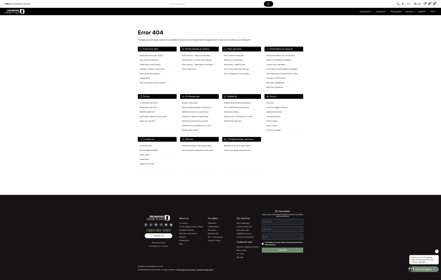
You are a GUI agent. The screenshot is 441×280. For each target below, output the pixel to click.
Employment (184, 240)
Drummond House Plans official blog (196, 146)
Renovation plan (243, 230)
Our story (270, 103)
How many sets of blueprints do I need (281, 73)
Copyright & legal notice (204, 270)
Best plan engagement (275, 83)
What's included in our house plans (280, 55)
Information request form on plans (153, 116)
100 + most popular (215, 237)
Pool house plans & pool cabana (152, 83)
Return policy (242, 250)
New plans (212, 230)
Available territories (274, 112)
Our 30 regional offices (149, 150)
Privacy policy (271, 121)
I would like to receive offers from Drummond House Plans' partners (283, 243)
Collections (380, 11)
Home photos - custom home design (197, 60)
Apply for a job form (147, 121)
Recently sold (213, 233)
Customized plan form (148, 103)
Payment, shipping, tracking (247, 247)
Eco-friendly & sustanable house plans (197, 150)
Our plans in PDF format (276, 78)
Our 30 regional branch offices (191, 227)
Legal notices (271, 125)
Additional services (244, 233)
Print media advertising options (236, 107)
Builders (421, 11)
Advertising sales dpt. (233, 121)
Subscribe (282, 250)
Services (409, 11)
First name (267, 222)
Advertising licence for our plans (195, 121)
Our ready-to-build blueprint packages (281, 69)
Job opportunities (273, 116)
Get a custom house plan (234, 55)
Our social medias (273, 130)
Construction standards (275, 64)
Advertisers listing (231, 112)
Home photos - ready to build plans (196, 55)
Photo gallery (396, 11)
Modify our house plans (233, 60)
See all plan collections (149, 60)
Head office (144, 159)
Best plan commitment (188, 233)
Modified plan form (147, 112)
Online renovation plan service (236, 69)
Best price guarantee (274, 87)
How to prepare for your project (236, 73)
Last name (267, 229)
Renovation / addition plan (234, 64)
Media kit (182, 237)
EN (408, 4)
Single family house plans (150, 64)
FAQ (432, 11)
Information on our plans (158, 246)
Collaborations (213, 227)
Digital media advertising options (237, 103)
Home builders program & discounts (196, 107)
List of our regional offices (276, 107)
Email (265, 237)
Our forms (241, 254)
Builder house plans (190, 103)
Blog (181, 244)
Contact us (158, 236)
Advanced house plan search (151, 55)
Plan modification (243, 223)
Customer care (145, 146)
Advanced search (158, 243)
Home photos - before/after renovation (197, 64)
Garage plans (145, 78)
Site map (240, 257)
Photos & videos (214, 240)
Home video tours (189, 69)
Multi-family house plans (150, 73)
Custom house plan (244, 227)
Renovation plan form (148, 107)
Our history (183, 223)
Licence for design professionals (195, 116)
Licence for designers (245, 237)
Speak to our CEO (147, 164)
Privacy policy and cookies (185, 270)
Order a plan (144, 155)
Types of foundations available (278, 60)
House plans (365, 11)
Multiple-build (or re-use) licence (195, 112)
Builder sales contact (190, 130)
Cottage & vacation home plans (152, 69)
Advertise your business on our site (196, 125)
